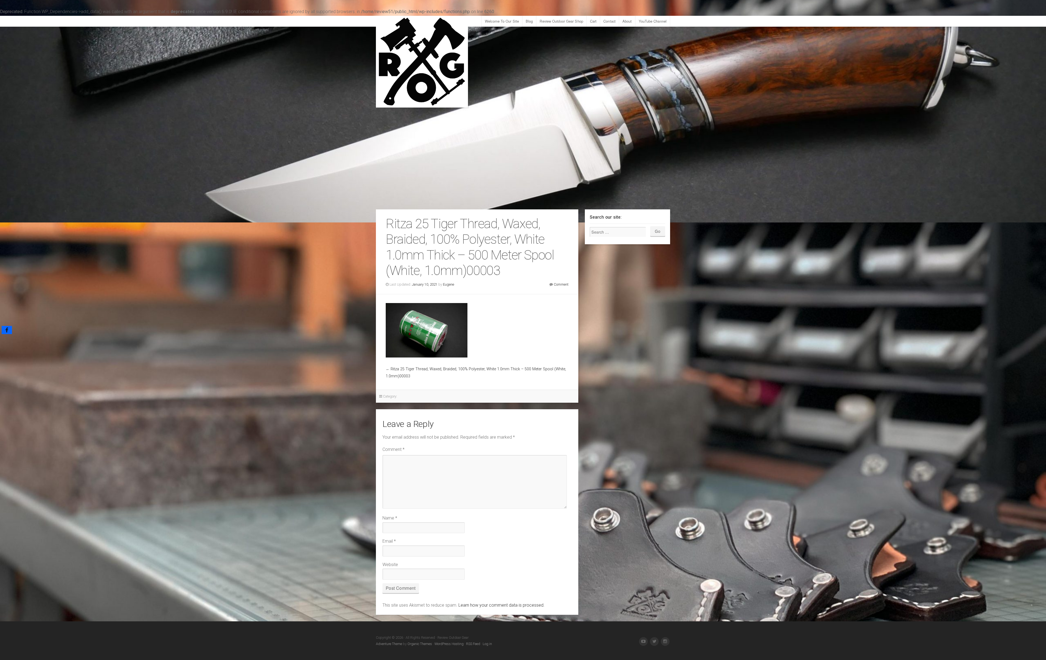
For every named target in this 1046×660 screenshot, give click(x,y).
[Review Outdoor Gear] (422, 62)
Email (389, 541)
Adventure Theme (389, 644)
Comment (561, 284)
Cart (593, 21)
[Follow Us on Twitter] (654, 641)
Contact (609, 21)
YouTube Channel (653, 21)
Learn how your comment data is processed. (501, 605)
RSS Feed (473, 644)
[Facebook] (7, 330)
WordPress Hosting (449, 644)
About (627, 21)
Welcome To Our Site (502, 21)
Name (389, 518)
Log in (487, 644)
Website (390, 564)
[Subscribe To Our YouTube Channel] (643, 641)
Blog (529, 21)
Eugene (448, 284)
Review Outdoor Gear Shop (561, 21)
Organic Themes (420, 644)
